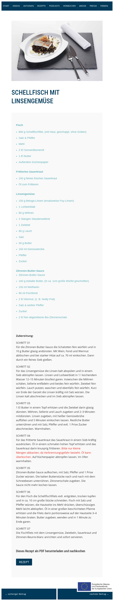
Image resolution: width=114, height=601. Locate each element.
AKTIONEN (28, 5)
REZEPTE (41, 5)
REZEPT (24, 562)
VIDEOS (16, 5)
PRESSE (93, 5)
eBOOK (82, 5)
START (6, 5)
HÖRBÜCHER (69, 5)
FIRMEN (104, 5)
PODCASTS (54, 5)
